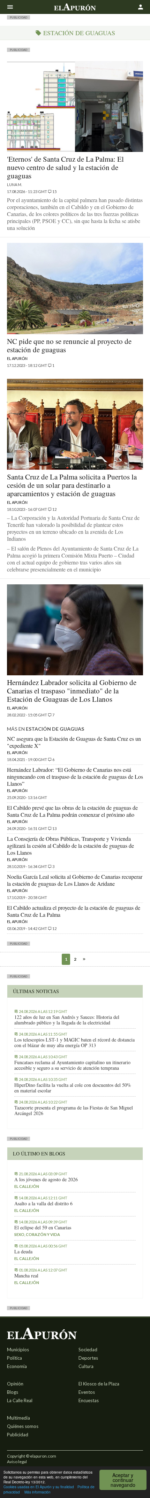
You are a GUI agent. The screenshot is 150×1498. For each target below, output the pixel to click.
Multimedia (18, 1418)
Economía (17, 1366)
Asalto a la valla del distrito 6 (43, 1203)
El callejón (26, 1186)
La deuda (23, 1251)
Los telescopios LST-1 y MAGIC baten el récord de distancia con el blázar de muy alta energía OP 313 (74, 1042)
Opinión (15, 1383)
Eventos (86, 1392)
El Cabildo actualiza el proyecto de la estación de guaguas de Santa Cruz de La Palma (73, 911)
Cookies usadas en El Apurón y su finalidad (38, 1486)
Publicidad (17, 1434)
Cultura (85, 1366)
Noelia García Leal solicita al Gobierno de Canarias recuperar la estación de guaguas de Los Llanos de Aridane (74, 880)
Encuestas (88, 1400)
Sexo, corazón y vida (37, 1234)
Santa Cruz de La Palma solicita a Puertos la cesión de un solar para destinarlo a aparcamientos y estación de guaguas (72, 485)
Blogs (12, 1392)
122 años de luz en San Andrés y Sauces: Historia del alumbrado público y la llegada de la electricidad (66, 1019)
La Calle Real (19, 1400)
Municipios (18, 1349)
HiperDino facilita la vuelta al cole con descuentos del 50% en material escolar (72, 1087)
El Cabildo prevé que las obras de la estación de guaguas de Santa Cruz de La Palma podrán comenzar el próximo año (72, 811)
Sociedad (87, 1349)
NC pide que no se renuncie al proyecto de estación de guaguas (69, 345)
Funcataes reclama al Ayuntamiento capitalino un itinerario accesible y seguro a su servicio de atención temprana (72, 1065)
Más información (37, 1492)
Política (14, 1358)
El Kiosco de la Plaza (98, 1383)
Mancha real (26, 1275)
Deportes (88, 1358)
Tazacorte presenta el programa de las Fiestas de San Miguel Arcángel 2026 (73, 1110)
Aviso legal (17, 1461)
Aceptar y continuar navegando (123, 1480)
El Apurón (17, 358)
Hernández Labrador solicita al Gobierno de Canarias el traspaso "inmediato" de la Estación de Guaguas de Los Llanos (71, 690)
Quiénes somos (22, 1426)
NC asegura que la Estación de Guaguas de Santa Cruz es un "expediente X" (74, 742)
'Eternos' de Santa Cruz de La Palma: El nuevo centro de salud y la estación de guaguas (65, 167)
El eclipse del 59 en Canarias (42, 1227)
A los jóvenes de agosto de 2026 (46, 1179)
